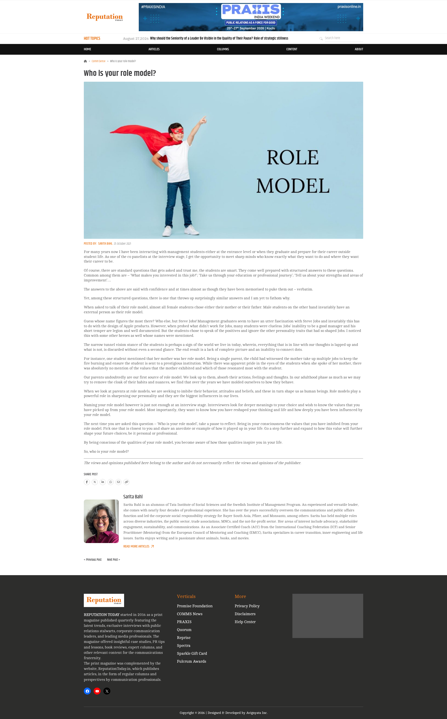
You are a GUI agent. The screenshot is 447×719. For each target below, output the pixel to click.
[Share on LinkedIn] (103, 482)
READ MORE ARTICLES (136, 546)
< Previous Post (93, 559)
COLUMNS (223, 49)
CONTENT (291, 49)
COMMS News (190, 614)
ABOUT (359, 49)
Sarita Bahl (105, 243)
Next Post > (113, 559)
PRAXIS (184, 622)
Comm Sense (98, 61)
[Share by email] (118, 482)
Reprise (183, 637)
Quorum (184, 630)
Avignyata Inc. (257, 713)
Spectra (183, 645)
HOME (87, 49)
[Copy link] (126, 482)
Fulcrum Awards (191, 661)
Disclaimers (245, 614)
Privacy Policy (247, 606)
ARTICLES (154, 49)
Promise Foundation (195, 606)
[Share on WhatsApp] (111, 482)
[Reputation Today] (105, 17)
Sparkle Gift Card (192, 653)
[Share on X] (95, 482)
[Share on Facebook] (87, 482)
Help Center (245, 622)
